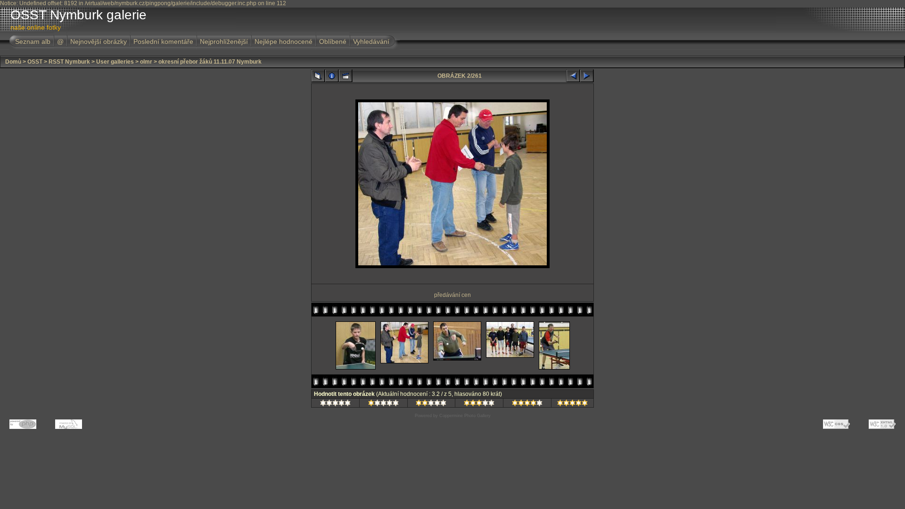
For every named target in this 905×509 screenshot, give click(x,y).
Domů (13, 61)
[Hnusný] (335, 404)
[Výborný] (527, 404)
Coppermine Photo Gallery (465, 415)
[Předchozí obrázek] (573, 76)
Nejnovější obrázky (98, 41)
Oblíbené (332, 41)
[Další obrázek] (586, 76)
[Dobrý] (479, 404)
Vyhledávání (371, 41)
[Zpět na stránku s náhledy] (318, 76)
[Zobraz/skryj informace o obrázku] (331, 76)
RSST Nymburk (69, 61)
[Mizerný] (383, 404)
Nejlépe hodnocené (284, 41)
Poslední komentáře (163, 41)
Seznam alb (32, 41)
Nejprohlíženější (224, 41)
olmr (146, 61)
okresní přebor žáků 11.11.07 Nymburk (210, 61)
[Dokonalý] (572, 404)
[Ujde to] (431, 404)
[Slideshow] (345, 76)
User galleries (115, 61)
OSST (34, 61)
